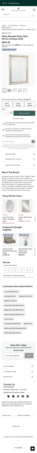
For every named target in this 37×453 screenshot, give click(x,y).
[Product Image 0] (4, 90)
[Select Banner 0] (3, 3)
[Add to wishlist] (11, 113)
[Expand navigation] (4, 9)
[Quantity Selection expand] (7, 113)
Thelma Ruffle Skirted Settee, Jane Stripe (10, 251)
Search (6, 14)
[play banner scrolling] (6, 3)
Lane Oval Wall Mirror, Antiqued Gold (8, 219)
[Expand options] (34, 154)
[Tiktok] (13, 396)
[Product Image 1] (9, 90)
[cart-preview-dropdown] (34, 9)
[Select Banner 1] (4, 3)
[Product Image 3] (20, 90)
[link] (18, 154)
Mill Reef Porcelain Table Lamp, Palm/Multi (25, 251)
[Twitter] (28, 396)
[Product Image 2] (15, 90)
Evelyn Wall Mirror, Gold (25, 218)
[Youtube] (18, 396)
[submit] (33, 15)
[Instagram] (8, 396)
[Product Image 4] (25, 90)
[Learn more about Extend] (30, 99)
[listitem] (11, 291)
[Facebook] (23, 396)
